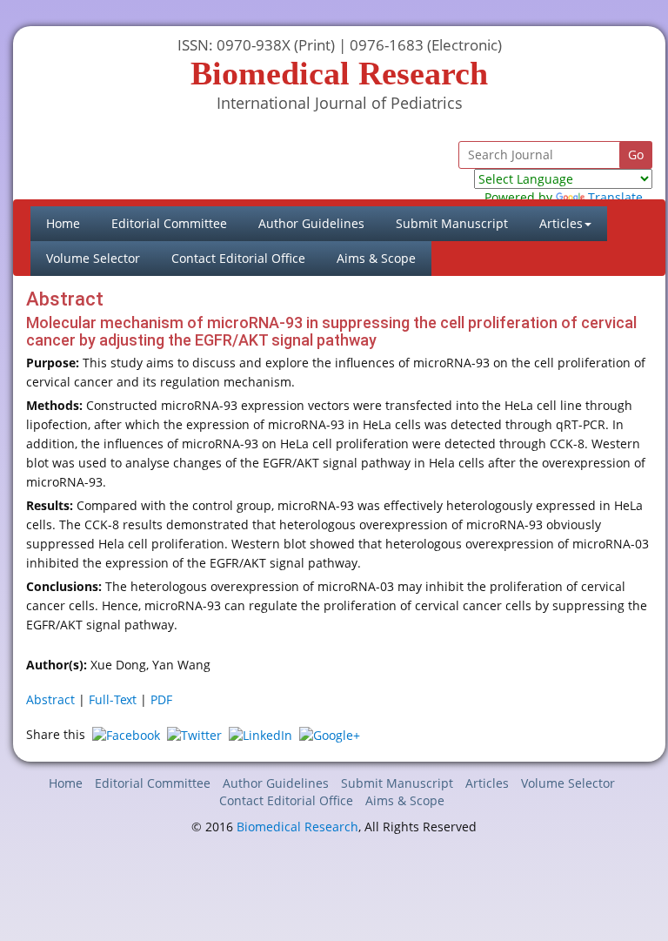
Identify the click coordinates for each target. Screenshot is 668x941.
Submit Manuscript (452, 223)
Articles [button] (561, 223)
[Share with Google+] (329, 734)
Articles (487, 783)
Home (71, 223)
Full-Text (113, 699)
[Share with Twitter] (194, 734)
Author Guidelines (311, 223)
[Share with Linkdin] (260, 734)
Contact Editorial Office (238, 258)
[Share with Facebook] (126, 734)
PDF (161, 699)
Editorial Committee (169, 223)
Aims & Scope (376, 258)
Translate (615, 197)
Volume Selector (93, 258)
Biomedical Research (297, 826)
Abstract (50, 699)
